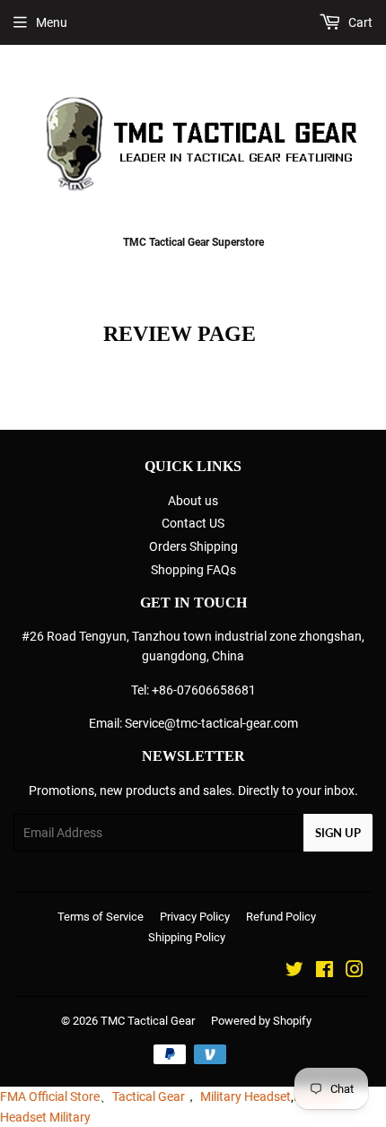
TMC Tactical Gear (148, 1020)
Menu (51, 22)
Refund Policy (281, 916)
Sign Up (338, 833)
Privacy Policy (195, 916)
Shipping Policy (186, 937)
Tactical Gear (148, 1096)
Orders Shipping (193, 546)
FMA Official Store (50, 1096)
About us (193, 501)
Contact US (193, 523)
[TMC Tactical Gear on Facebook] (324, 972)
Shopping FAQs (193, 570)
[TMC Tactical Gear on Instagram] (355, 972)
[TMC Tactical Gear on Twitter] (294, 972)
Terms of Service (100, 916)
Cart (359, 22)
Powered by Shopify (261, 1020)
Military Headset (245, 1096)
